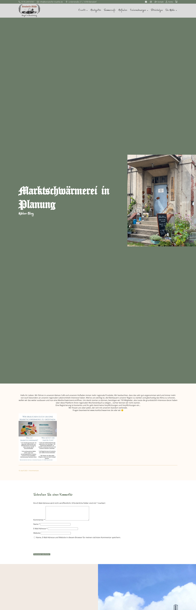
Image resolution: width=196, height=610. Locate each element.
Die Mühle (170, 10)
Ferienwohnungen (138, 10)
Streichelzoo (157, 10)
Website (36, 533)
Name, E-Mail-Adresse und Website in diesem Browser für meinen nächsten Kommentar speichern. (78, 537)
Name (36, 524)
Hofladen (122, 10)
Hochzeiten (95, 10)
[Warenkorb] (176, 2)
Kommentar (39, 520)
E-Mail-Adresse (40, 528)
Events (81, 10)
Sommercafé (109, 10)
